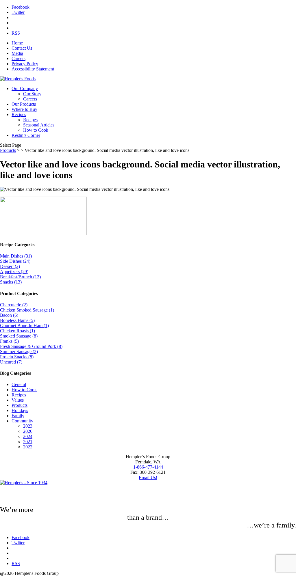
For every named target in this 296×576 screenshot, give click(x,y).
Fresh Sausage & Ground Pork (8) (31, 346)
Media (17, 53)
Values (18, 400)
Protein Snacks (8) (17, 356)
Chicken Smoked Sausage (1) (27, 309)
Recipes (19, 114)
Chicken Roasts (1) (17, 330)
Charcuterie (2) (13, 304)
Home (17, 42)
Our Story (32, 93)
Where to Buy (24, 109)
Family (18, 415)
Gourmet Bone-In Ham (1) (24, 325)
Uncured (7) (11, 361)
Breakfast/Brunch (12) (20, 276)
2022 (27, 446)
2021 (27, 441)
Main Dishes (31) (16, 255)
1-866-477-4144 (148, 467)
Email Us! (148, 477)
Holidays (20, 410)
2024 (27, 436)
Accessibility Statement (33, 68)
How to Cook (35, 130)
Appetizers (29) (14, 271)
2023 (27, 426)
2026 (27, 431)
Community (22, 420)
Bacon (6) (9, 315)
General (19, 384)
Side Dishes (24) (15, 261)
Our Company (25, 88)
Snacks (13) (11, 281)
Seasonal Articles (38, 124)
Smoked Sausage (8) (19, 335)
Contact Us (22, 48)
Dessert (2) (10, 266)
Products (8, 150)
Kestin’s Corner (26, 135)
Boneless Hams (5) (17, 320)
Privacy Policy (25, 63)
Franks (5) (9, 341)
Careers (18, 58)
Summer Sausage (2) (19, 351)
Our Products (24, 104)
